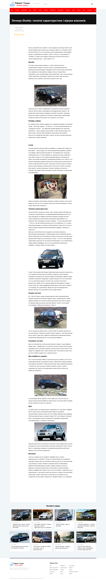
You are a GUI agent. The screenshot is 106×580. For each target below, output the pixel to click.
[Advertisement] (50, 37)
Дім (12, 10)
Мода (78, 10)
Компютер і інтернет (73, 571)
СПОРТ (35, 10)
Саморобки (61, 10)
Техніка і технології (54, 567)
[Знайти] (92, 4)
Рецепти (89, 10)
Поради (68, 10)
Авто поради (21, 30)
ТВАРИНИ (52, 10)
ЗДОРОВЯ (24, 10)
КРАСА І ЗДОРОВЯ (54, 569)
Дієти (73, 10)
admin (20, 29)
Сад (30, 10)
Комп (40, 10)
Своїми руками (63, 567)
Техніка (17, 10)
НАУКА (46, 10)
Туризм (96, 10)
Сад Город (52, 571)
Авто (84, 10)
